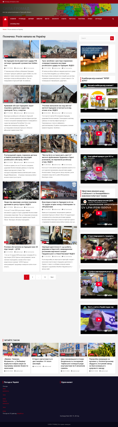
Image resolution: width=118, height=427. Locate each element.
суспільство (15, 24)
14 (45, 277)
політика (81, 19)
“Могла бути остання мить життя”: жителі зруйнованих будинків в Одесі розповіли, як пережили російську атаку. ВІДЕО (58, 158)
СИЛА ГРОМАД (16, 8)
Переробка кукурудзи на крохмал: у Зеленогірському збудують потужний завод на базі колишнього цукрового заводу (101, 363)
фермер (31, 19)
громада (22, 19)
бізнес (91, 354)
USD (70, 416)
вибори (39, 19)
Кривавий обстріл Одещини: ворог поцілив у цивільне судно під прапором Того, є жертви (19, 108)
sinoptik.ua (20, 413)
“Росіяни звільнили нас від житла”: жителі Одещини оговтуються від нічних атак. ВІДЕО (57, 108)
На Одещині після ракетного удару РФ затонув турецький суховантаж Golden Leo (20, 63)
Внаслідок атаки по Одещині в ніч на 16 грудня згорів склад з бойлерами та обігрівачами (58, 204)
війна (6, 56)
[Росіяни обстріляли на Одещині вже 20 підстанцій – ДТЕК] (21, 235)
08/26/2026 (9, 371)
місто (47, 19)
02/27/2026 (9, 162)
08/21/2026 (66, 371)
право (90, 19)
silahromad (19, 68)
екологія (55, 19)
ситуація (98, 19)
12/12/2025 (9, 252)
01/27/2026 (9, 207)
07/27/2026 (9, 68)
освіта (63, 19)
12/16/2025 (47, 209)
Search (112, 38)
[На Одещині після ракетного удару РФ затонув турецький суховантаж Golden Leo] (21, 49)
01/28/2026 (47, 164)
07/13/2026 (9, 113)
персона (72, 19)
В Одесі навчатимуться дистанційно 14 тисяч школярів (43, 361)
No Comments (30, 68)
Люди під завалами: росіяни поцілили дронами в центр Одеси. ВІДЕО (20, 203)
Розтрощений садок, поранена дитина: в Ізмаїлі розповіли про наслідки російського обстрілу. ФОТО (20, 157)
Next (52, 277)
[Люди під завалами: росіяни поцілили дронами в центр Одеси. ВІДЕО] (21, 190)
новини (13, 19)
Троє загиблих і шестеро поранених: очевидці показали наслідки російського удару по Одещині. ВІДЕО (58, 63)
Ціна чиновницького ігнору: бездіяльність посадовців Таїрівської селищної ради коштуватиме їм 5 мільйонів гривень (73, 363)
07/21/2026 (47, 68)
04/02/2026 (47, 113)
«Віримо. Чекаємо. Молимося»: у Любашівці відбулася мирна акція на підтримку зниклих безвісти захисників (16, 363)
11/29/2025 (47, 256)
